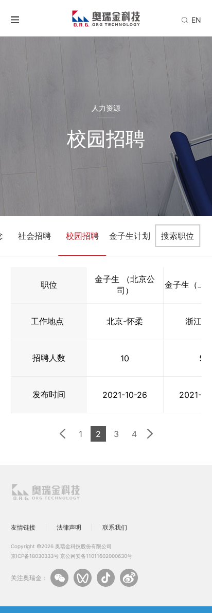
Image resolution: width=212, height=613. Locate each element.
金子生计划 (129, 236)
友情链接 (23, 527)
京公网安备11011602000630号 (96, 556)
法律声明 (69, 527)
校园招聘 (82, 236)
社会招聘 (34, 236)
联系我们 (114, 527)
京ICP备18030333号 (35, 556)
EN (196, 19)
